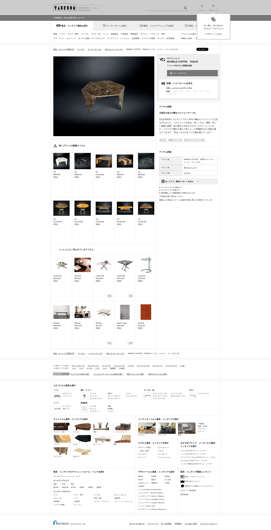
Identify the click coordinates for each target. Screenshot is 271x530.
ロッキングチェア (114, 398)
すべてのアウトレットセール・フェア (66, 476)
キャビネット (94, 411)
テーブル (85, 34)
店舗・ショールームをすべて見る (179, 88)
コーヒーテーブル (119, 365)
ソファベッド (67, 396)
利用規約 (178, 524)
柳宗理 (140, 476)
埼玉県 (73, 487)
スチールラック (163, 447)
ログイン (202, 10)
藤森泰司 (154, 483)
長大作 (140, 479)
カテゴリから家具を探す (80, 374)
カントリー (97, 444)
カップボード (162, 454)
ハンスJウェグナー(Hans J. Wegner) (151, 496)
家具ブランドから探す (135, 374)
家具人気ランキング (192, 481)
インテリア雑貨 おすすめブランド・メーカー (196, 464)
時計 (163, 34)
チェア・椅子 (73, 34)
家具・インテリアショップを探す (158, 26)
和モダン (76, 456)
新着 (55, 34)
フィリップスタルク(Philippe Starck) (151, 499)
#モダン (163, 140)
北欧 (94, 432)
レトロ (75, 432)
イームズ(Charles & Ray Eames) (149, 489)
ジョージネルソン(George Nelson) (150, 493)
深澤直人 (168, 476)
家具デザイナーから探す (157, 374)
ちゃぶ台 (131, 365)
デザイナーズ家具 (144, 447)
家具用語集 (184, 494)
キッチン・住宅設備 (165, 38)
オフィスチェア (131, 396)
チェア (81, 368)
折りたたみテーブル (178, 396)
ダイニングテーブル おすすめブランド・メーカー (198, 457)
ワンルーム (202, 429)
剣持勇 (153, 476)
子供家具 (124, 34)
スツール (93, 393)
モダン (75, 444)
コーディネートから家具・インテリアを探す (158, 419)
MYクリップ (213, 10)
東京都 (55, 487)
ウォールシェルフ (164, 457)
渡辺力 (153, 479)
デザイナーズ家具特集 (188, 490)
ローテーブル (106, 365)
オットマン (94, 396)
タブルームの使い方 (137, 524)
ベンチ (128, 393)
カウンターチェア (96, 398)
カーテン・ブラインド (149, 34)
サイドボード (143, 454)
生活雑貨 (135, 38)
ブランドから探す (188, 34)
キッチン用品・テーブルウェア (91, 38)
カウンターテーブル (143, 365)
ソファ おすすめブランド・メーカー (193, 451)
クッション (78, 505)
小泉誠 (167, 483)
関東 (168, 91)
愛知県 (99, 487)
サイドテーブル (158, 365)
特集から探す (187, 38)
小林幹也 (141, 486)
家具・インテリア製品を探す (74, 26)
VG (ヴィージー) (173, 58)
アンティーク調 (58, 432)
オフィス (201, 431)
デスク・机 (95, 34)
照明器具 (134, 34)
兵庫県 (90, 487)
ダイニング (162, 435)
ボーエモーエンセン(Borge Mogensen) (152, 509)
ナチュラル (57, 456)
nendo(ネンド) (143, 483)
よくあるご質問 (191, 524)
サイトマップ (153, 524)
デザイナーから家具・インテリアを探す (156, 472)
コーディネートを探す (117, 26)
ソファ (62, 34)
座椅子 (110, 393)
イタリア (187, 173)
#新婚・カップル (175, 140)
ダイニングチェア (114, 396)
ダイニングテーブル (78, 365)
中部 (63, 484)
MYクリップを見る (214, 34)
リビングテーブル (93, 365)
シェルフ (111, 411)
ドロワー (161, 451)
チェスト (93, 409)
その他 (182, 365)
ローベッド (142, 457)
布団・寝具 (98, 498)
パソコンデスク (203, 393)
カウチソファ (67, 393)
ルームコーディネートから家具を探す (108, 374)
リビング (141, 435)
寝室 (179, 435)
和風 (114, 444)
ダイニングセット (120, 495)
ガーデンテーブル (171, 365)
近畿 (72, 484)
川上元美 (168, 479)
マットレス (66, 406)
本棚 (109, 406)
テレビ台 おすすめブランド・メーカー (194, 460)
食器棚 (110, 409)
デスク (97, 368)
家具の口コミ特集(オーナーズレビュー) (199, 486)
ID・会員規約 (166, 524)
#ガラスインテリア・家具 (194, 140)
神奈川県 (65, 487)
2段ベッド (66, 409)
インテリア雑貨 (148, 38)
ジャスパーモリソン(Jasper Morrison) (151, 503)
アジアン (56, 444)
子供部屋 (201, 424)
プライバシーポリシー (208, 524)
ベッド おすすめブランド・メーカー (193, 454)
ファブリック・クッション (118, 38)
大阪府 (81, 487)
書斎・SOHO (202, 426)
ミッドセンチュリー (120, 432)
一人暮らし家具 (143, 451)
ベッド (105, 34)
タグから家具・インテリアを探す (153, 443)
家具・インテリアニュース (194, 477)
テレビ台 (93, 406)
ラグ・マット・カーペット (64, 38)
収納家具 (114, 34)
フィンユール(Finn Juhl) (146, 506)
